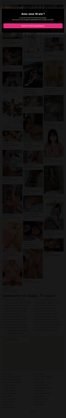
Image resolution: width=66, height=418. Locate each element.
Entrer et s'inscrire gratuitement (33, 26)
